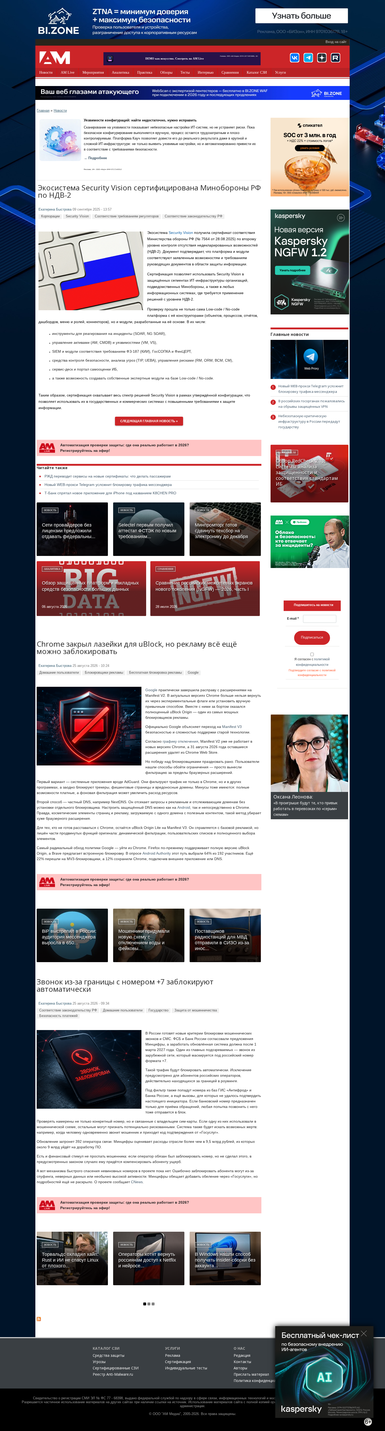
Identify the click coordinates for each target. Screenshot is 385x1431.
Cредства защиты (108, 1355)
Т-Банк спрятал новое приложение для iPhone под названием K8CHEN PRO (110, 493)
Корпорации (50, 216)
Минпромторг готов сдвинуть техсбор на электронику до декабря (221, 530)
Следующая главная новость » (149, 421)
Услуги (280, 72)
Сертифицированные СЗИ (116, 1367)
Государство (158, 1010)
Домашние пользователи (59, 672)
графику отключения (180, 741)
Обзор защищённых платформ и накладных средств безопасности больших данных (90, 586)
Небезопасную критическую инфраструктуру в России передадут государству (309, 421)
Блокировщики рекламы (104, 672)
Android (183, 807)
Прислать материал (251, 1374)
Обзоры (166, 72)
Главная (43, 110)
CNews (137, 1182)
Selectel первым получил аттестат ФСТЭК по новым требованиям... (147, 530)
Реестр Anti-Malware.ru (113, 1374)
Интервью (205, 72)
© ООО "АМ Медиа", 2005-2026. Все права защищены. (192, 1414)
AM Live (67, 72)
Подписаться (312, 637)
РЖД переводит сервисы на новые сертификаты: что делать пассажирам (108, 476)
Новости (46, 72)
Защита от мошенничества (195, 1010)
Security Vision (77, 216)
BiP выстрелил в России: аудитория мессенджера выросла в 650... (69, 937)
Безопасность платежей (58, 1016)
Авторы (240, 1367)
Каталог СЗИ (257, 72)
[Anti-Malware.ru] (55, 58)
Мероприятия (93, 72)
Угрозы (99, 1361)
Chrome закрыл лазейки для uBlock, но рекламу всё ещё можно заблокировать (137, 648)
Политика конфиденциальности (262, 1380)
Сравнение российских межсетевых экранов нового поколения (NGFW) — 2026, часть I (204, 586)
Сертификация (178, 1361)
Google (193, 672)
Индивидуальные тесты (186, 1367)
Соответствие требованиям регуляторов (127, 216)
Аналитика (120, 72)
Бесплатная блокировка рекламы (155, 672)
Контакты (242, 1361)
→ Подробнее (95, 158)
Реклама (172, 1355)
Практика (144, 72)
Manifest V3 (232, 727)
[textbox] (313, 605)
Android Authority (156, 853)
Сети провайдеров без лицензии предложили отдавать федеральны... (68, 530)
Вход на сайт (336, 42)
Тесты (185, 72)
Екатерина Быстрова (55, 209)
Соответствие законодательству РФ (193, 216)
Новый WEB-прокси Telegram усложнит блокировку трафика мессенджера (108, 485)
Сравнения (230, 72)
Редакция (242, 1355)
